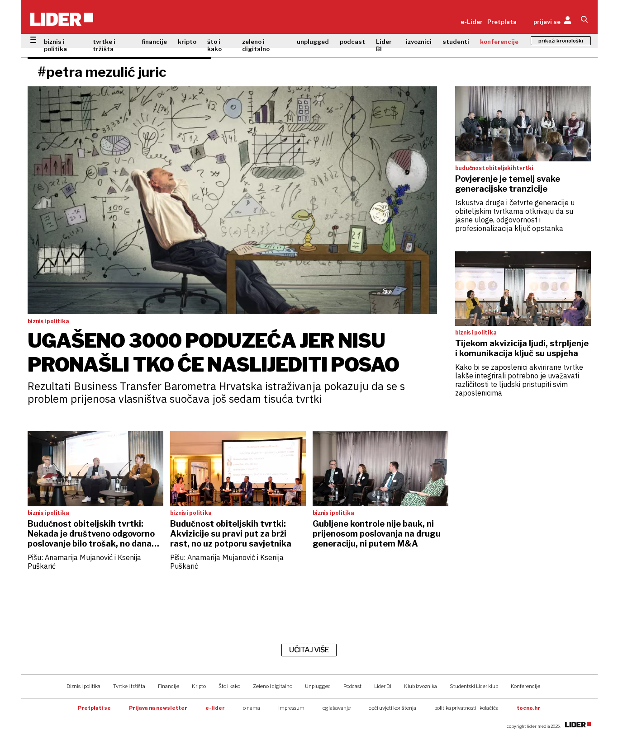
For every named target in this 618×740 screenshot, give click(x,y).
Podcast (352, 686)
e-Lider (472, 21)
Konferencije (525, 686)
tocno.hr (528, 708)
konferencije (499, 41)
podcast (352, 41)
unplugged (313, 41)
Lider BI (384, 45)
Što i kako (229, 686)
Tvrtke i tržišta (129, 686)
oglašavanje (337, 708)
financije (154, 41)
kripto (187, 41)
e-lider (215, 708)
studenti (455, 41)
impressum (291, 708)
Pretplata (502, 21)
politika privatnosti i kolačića (466, 708)
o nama (251, 708)
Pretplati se (94, 708)
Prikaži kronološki (560, 41)
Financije (168, 686)
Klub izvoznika (420, 686)
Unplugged (318, 686)
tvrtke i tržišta (104, 45)
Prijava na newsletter (158, 708)
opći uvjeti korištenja (392, 708)
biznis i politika (55, 45)
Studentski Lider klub (474, 686)
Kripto (199, 686)
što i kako (214, 45)
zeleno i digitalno (256, 45)
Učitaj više (309, 650)
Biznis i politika (83, 686)
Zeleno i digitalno (272, 686)
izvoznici (419, 41)
